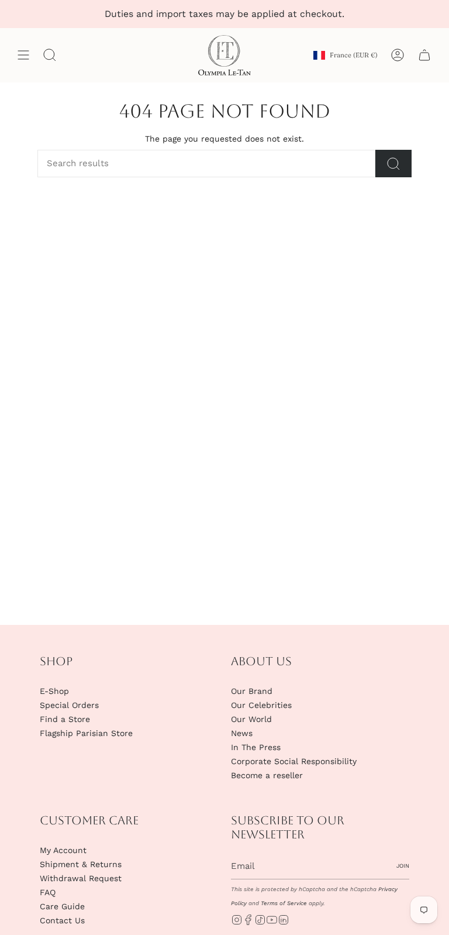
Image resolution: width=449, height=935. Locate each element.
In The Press (256, 747)
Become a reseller (267, 775)
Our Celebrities (261, 705)
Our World (251, 719)
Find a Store (65, 719)
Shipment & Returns (81, 864)
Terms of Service (284, 903)
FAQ (48, 892)
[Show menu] (23, 55)
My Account (63, 850)
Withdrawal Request (81, 878)
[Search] (393, 163)
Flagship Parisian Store (86, 733)
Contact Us (62, 920)
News (242, 733)
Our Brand (251, 691)
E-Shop (54, 691)
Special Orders (69, 705)
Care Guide (62, 906)
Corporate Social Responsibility (294, 761)
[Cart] (424, 55)
